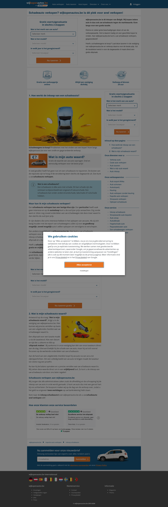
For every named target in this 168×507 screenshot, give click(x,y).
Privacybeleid (61, 257)
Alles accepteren (84, 265)
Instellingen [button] (84, 271)
